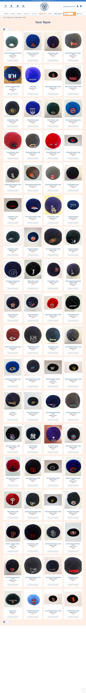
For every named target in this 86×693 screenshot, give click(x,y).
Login (78, 7)
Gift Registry (17, 7)
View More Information (13, 60)
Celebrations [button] (26, 13)
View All (10, 29)
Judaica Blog (11, 7)
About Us (5, 7)
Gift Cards (23, 7)
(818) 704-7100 (70, 6)
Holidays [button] (13, 13)
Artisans (80, 13)
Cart (81, 7)
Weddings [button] (6, 13)
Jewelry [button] (50, 13)
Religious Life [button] (42, 13)
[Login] (77, 6)
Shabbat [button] (19, 13)
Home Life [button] (34, 13)
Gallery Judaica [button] (58, 13)
